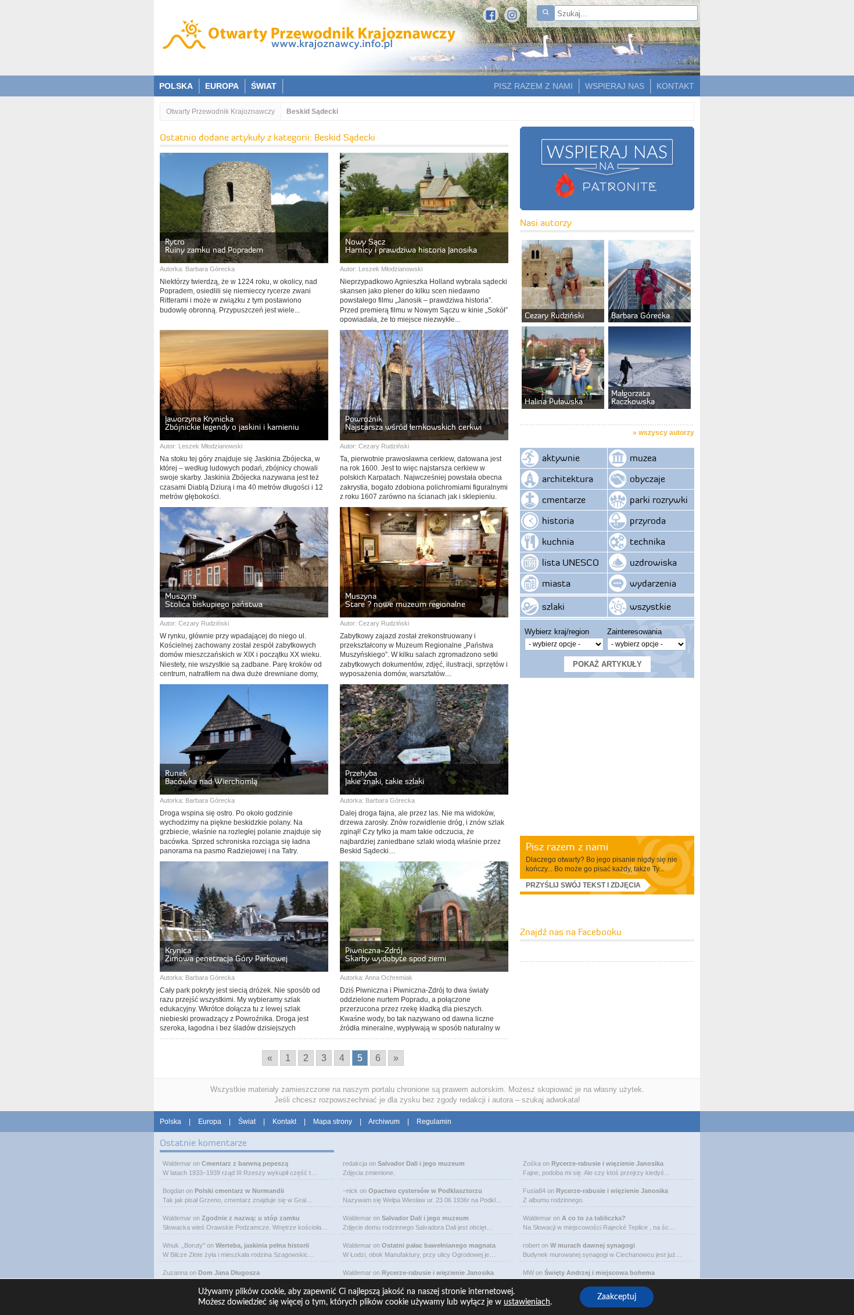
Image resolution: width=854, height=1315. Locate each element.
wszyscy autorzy (666, 433)
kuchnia (558, 541)
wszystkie (650, 606)
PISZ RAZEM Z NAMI (533, 86)
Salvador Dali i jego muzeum (421, 1163)
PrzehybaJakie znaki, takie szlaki (384, 777)
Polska (170, 1122)
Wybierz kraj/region (557, 631)
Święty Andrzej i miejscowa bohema (599, 1272)
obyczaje (647, 478)
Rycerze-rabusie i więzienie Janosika (438, 1272)
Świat (247, 1122)
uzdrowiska (653, 562)
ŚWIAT (264, 86)
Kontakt (284, 1122)
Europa (209, 1122)
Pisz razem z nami (567, 846)
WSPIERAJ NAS (614, 86)
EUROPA (222, 86)
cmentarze (564, 499)
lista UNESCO (570, 562)
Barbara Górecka (210, 268)
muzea (643, 458)
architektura (567, 478)
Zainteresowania (634, 631)
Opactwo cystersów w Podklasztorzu (425, 1190)
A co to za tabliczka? (594, 1218)
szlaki (553, 606)
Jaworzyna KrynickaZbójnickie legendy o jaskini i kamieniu (232, 423)
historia (558, 520)
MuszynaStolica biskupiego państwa (214, 600)
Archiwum (384, 1122)
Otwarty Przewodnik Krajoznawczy (220, 111)
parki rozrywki (659, 499)
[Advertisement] (607, 756)
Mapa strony (332, 1122)
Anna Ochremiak (388, 977)
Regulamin (434, 1122)
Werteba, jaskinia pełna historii (262, 1245)
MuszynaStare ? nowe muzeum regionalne (405, 600)
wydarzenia (653, 583)
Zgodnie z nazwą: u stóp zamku (251, 1218)
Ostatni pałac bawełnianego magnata (439, 1245)
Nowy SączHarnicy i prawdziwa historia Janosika (411, 245)
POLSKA (176, 86)
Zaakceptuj (616, 1297)
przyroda (648, 520)
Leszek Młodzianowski (390, 268)
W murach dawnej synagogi (592, 1245)
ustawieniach (527, 1302)
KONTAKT (675, 86)
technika (647, 541)
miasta (556, 583)
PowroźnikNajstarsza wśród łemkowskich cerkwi (413, 423)
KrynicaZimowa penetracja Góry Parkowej (226, 954)
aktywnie (561, 458)
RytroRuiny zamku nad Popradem (214, 245)
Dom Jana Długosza (229, 1272)
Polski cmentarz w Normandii (239, 1190)
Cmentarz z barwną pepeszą (245, 1163)
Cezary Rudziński (383, 446)
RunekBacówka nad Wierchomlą (211, 777)
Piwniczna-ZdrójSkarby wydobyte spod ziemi (395, 954)
